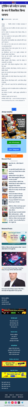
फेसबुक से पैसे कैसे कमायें (14, 352)
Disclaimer (7, 396)
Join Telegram (14, 149)
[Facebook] (9, 402)
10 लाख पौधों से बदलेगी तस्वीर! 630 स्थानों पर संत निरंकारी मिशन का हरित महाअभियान (17, 171)
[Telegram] (22, 402)
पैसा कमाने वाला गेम (14, 325)
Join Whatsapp (14, 142)
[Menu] (2, 2)
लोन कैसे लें (4, 300)
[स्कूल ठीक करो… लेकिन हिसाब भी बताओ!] (5, 165)
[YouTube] (12, 402)
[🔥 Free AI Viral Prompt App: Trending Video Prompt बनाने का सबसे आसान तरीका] (14, 259)
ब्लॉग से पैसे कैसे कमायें (14, 354)
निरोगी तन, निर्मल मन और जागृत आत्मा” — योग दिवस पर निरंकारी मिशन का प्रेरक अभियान (17, 208)
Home (6, 394)
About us (11, 394)
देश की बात (14, 156)
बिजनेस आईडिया (5, 298)
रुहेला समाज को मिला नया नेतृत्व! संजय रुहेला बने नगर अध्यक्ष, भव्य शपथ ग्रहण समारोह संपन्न (17, 189)
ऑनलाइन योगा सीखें (6, 304)
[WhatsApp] (6, 402)
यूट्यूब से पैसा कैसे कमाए (14, 348)
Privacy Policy (19, 394)
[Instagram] (16, 402)
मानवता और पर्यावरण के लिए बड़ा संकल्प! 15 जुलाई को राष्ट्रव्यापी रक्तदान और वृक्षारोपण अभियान (16, 196)
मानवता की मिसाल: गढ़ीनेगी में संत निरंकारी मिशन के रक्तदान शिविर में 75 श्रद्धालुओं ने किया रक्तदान (17, 183)
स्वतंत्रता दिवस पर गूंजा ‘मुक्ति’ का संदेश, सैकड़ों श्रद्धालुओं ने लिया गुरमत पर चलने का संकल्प (17, 177)
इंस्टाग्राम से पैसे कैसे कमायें (14, 350)
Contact (14, 396)
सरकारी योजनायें (5, 302)
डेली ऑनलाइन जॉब (14, 323)
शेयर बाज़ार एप (14, 327)
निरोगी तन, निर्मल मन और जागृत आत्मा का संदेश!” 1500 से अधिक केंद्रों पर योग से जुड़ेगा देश (17, 220)
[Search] (14, 109)
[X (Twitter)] (19, 402)
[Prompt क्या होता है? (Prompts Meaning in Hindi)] (5, 202)
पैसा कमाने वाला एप (14, 321)
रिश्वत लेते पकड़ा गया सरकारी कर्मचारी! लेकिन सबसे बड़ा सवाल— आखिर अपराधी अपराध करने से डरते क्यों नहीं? (17, 214)
